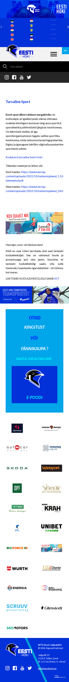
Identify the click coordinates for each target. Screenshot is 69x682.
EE (65, 50)
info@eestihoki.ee (47, 668)
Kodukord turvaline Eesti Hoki (24, 157)
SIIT (56, 278)
